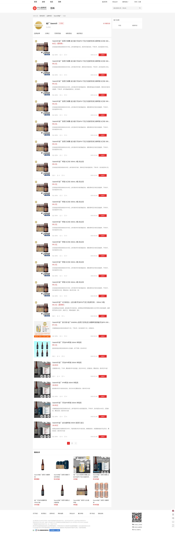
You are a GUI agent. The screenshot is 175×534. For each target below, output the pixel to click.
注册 (139, 2)
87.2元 (54, 325)
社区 (51, 2)
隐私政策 (100, 513)
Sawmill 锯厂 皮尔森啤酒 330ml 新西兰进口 (68, 423)
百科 (59, 2)
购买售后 (80, 33)
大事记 (47, 33)
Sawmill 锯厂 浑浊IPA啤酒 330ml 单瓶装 (67, 342)
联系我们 (43, 513)
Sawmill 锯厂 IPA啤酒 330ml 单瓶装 (65, 383)
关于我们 (35, 513)
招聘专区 (52, 513)
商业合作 (115, 2)
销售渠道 (69, 33)
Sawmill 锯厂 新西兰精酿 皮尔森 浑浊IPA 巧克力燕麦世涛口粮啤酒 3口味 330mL (81, 41)
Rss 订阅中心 (137, 529)
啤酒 (119, 25)
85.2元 (54, 84)
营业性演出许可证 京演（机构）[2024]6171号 (44, 522)
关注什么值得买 (138, 527)
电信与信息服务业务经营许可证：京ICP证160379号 (61, 520)
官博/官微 (58, 33)
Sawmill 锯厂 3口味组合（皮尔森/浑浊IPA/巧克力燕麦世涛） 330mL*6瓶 (78, 302)
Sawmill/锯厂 (57, 16)
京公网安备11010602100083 (40, 520)
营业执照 (86, 522)
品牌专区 (49, 16)
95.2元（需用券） (58, 305)
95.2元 (54, 64)
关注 (62, 23)
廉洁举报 (80, 513)
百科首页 (42, 16)
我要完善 (107, 23)
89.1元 (54, 345)
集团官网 (104, 2)
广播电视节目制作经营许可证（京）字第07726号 (45, 524)
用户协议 (92, 513)
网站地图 (60, 513)
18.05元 (55, 365)
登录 (135, 2)
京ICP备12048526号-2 (80, 520)
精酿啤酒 (134, 25)
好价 (43, 2)
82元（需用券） (58, 43)
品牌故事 (37, 33)
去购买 (103, 55)
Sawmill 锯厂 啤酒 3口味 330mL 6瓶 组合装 (68, 161)
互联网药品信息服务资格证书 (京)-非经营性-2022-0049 (69, 522)
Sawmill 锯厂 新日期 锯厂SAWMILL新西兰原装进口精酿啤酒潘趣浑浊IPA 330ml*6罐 (81, 322)
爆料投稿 (125, 2)
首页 (35, 2)
